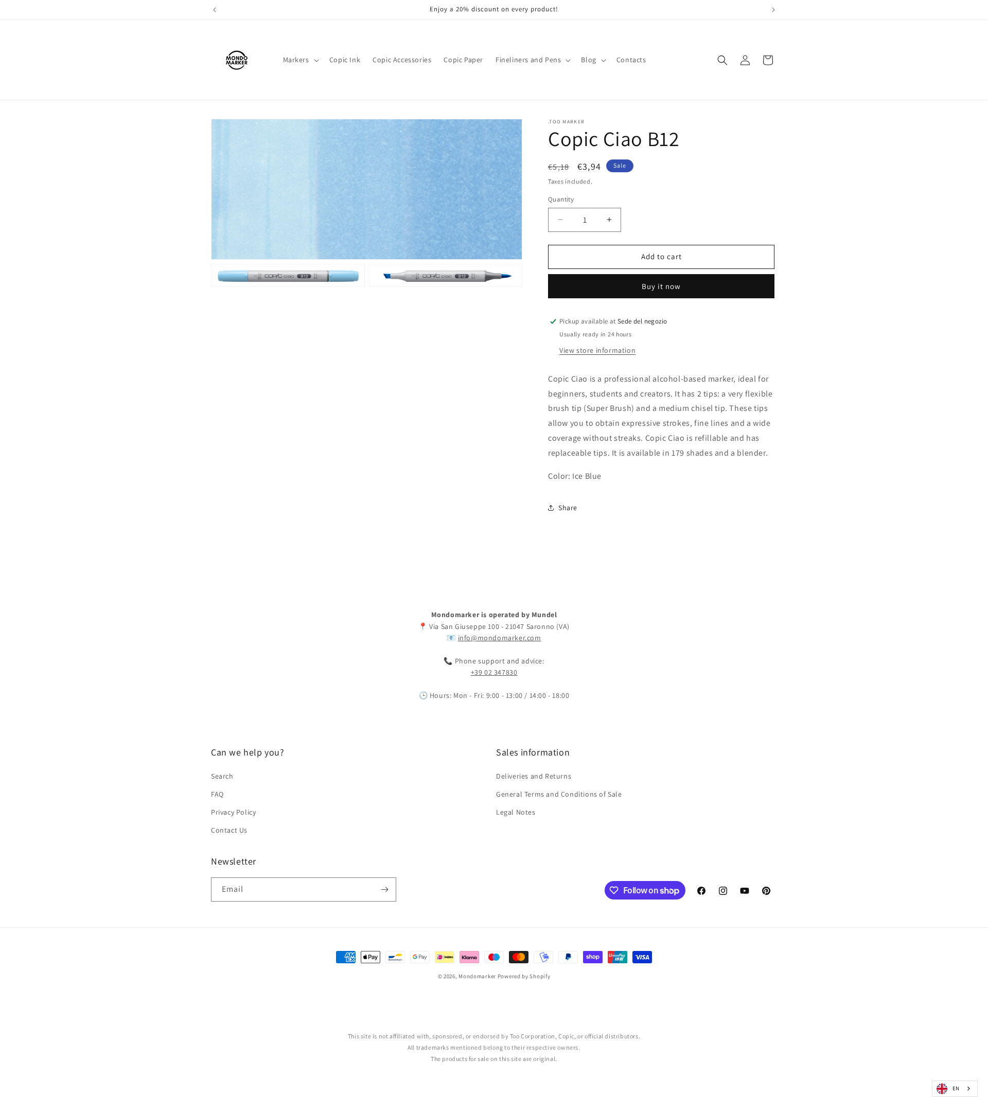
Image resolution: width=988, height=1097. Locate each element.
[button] (300, 59)
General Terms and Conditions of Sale (559, 794)
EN (956, 1088)
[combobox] (955, 1089)
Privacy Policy (233, 812)
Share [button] (567, 507)
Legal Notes (516, 812)
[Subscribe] (384, 889)
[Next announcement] (773, 10)
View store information (597, 350)
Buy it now (661, 286)
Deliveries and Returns (533, 776)
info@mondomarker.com (499, 637)
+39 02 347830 (494, 672)
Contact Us (229, 830)
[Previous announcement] (214, 10)
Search (222, 776)
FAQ (217, 794)
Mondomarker (477, 976)
